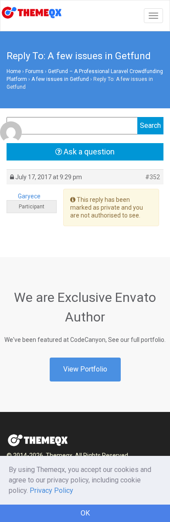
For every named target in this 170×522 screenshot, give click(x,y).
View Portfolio (85, 369)
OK (85, 513)
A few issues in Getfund (60, 79)
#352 (152, 177)
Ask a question (88, 151)
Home (14, 71)
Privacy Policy (51, 490)
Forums (34, 71)
